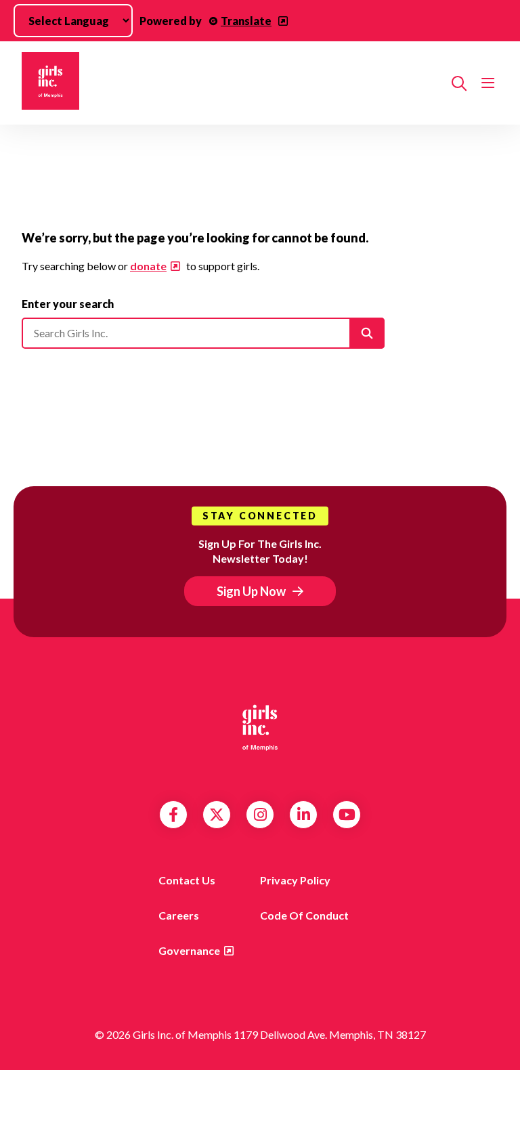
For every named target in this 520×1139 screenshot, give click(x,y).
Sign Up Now (251, 591)
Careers (178, 915)
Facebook (173, 815)
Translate (246, 20)
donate (148, 265)
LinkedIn (303, 815)
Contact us (186, 880)
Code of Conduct (304, 915)
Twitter (216, 815)
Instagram (260, 815)
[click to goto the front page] (260, 727)
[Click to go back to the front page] (231, 83)
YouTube (347, 815)
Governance (189, 950)
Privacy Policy (295, 880)
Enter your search (68, 303)
